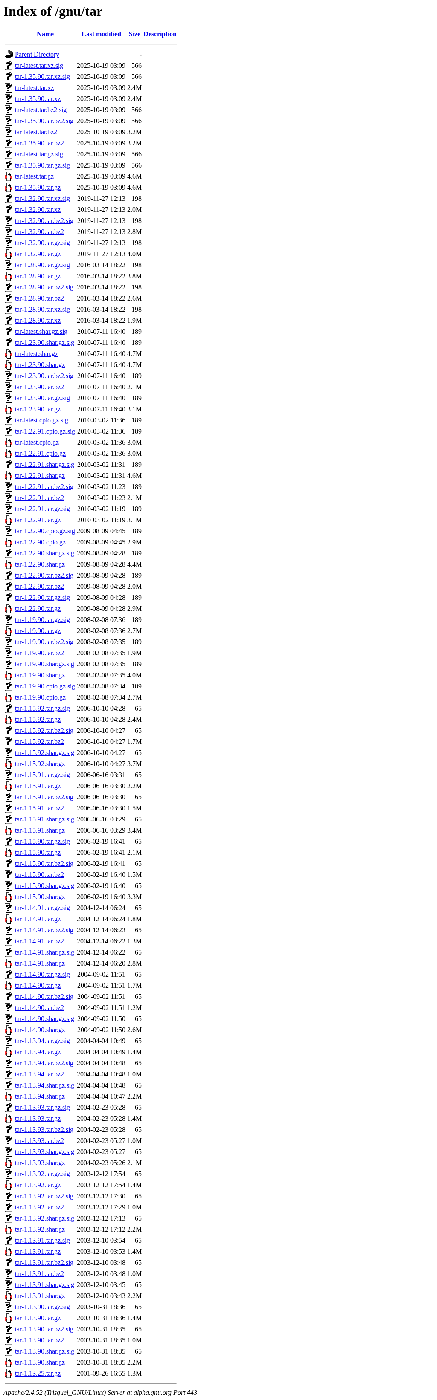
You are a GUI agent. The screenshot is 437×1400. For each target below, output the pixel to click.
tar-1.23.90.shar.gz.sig (44, 342)
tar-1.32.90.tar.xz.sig (42, 198)
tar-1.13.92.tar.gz (38, 1185)
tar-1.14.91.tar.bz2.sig (44, 930)
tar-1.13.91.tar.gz (38, 1251)
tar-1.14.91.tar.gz (38, 919)
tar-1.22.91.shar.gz (40, 475)
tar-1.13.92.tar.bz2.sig (44, 1196)
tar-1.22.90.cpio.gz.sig (45, 531)
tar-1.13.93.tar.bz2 (39, 1140)
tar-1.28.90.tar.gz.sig (42, 265)
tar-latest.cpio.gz (37, 442)
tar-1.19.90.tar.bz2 (39, 653)
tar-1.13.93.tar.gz (38, 1118)
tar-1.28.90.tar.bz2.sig (44, 287)
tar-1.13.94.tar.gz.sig (42, 1040)
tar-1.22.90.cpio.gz (40, 542)
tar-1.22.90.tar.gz (38, 608)
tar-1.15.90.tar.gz (38, 852)
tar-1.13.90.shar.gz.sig (44, 1351)
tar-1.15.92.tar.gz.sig (42, 708)
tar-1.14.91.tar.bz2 (39, 941)
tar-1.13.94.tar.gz (38, 1052)
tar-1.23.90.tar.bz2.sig (44, 375)
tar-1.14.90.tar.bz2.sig (44, 996)
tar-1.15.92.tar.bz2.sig (44, 730)
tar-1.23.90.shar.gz (40, 364)
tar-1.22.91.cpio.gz (40, 453)
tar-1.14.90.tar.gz (38, 985)
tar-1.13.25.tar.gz (38, 1373)
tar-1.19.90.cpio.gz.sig (45, 686)
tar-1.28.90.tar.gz (38, 276)
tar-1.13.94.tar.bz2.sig (44, 1063)
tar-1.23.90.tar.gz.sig (42, 398)
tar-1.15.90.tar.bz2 (39, 874)
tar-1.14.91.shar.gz (40, 963)
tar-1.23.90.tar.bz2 (39, 386)
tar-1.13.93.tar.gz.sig (42, 1107)
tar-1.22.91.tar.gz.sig (42, 508)
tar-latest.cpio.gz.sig (41, 420)
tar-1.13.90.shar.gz (40, 1362)
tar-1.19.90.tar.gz (38, 630)
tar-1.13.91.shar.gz (40, 1295)
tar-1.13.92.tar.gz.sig (42, 1173)
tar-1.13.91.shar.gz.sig (44, 1284)
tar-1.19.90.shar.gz (40, 675)
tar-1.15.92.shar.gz (40, 763)
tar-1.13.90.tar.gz (38, 1318)
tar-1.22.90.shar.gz (40, 564)
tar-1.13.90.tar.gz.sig (42, 1306)
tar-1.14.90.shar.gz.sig (44, 1018)
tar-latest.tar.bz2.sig (41, 109)
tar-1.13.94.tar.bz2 (39, 1074)
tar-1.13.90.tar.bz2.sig (44, 1329)
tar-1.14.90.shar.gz (40, 1029)
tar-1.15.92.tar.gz (38, 719)
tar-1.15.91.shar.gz (40, 830)
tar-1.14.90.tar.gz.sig (42, 974)
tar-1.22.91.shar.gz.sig (44, 464)
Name (45, 34)
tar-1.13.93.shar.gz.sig (44, 1151)
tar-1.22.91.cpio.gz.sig (45, 431)
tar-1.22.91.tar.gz (38, 520)
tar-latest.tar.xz (34, 87)
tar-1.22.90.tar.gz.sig (42, 597)
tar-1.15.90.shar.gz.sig (44, 885)
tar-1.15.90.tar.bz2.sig (44, 863)
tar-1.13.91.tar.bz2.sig (44, 1262)
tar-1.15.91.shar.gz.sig (44, 819)
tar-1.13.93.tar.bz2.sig (44, 1129)
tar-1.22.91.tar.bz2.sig (44, 486)
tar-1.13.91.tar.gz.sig (42, 1240)
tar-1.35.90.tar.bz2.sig (44, 120)
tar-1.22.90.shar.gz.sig (44, 553)
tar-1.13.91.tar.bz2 (39, 1273)
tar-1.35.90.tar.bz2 (39, 143)
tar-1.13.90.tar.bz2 (39, 1340)
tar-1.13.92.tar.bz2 (39, 1207)
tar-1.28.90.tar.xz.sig (42, 309)
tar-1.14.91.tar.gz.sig (42, 907)
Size (134, 34)
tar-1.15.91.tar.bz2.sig (44, 797)
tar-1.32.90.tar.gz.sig (42, 242)
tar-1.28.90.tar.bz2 (39, 298)
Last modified (101, 34)
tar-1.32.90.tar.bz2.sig (44, 220)
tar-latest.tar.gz (34, 176)
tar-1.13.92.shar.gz (40, 1229)
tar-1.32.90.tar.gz (38, 253)
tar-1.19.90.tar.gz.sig (42, 619)
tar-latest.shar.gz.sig (41, 331)
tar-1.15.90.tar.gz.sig (42, 841)
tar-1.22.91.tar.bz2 (39, 497)
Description (160, 34)
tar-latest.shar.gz (36, 353)
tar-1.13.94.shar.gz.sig (44, 1085)
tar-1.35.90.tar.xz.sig (42, 76)
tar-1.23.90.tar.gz (38, 409)
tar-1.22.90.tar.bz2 (39, 586)
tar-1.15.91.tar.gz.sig (42, 774)
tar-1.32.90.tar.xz (38, 209)
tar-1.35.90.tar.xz (38, 98)
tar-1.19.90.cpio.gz (40, 697)
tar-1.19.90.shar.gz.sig (44, 664)
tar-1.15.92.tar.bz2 (39, 741)
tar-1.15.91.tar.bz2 (39, 808)
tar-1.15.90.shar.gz (40, 896)
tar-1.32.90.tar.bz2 (39, 231)
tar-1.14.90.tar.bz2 (39, 1007)
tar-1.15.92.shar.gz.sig (44, 752)
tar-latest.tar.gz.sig (39, 154)
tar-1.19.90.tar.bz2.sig (44, 641)
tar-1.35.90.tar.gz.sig (42, 165)
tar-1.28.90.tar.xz (38, 320)
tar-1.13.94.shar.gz (40, 1096)
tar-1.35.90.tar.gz (38, 187)
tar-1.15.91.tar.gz (38, 786)
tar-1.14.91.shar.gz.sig (44, 952)
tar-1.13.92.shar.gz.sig (44, 1218)
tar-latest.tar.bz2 (36, 132)
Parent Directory (37, 54)
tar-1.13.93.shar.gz (40, 1162)
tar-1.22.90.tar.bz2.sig (44, 575)
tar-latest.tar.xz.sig (39, 65)
